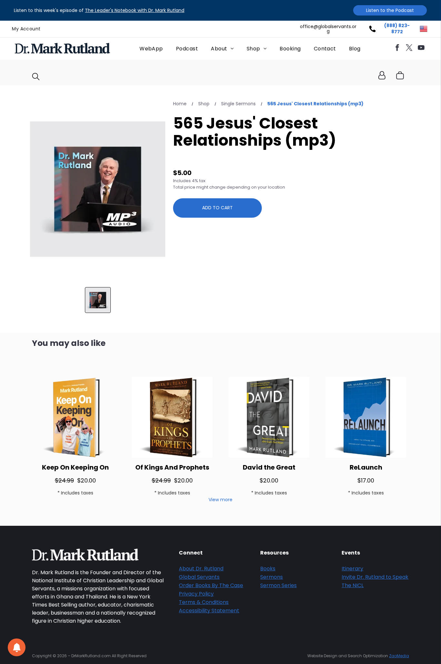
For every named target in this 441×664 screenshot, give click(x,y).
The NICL (353, 585)
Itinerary (352, 568)
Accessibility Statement (209, 610)
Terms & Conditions (204, 602)
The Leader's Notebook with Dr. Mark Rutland (134, 10)
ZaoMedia (399, 656)
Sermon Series (278, 585)
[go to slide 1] (98, 300)
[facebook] (397, 49)
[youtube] (421, 49)
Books (267, 568)
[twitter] (409, 49)
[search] (36, 77)
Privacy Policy (196, 593)
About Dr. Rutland (201, 568)
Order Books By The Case (211, 585)
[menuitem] (26, 29)
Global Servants (199, 577)
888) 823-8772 (398, 28)
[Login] (381, 75)
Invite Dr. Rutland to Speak (375, 577)
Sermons (271, 577)
